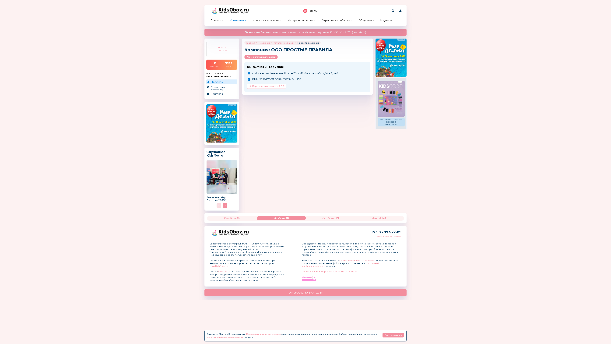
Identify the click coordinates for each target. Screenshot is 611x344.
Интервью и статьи (300, 20)
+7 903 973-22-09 (386, 232)
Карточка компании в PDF (268, 86)
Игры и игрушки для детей (261, 57)
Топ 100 (313, 10)
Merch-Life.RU (380, 218)
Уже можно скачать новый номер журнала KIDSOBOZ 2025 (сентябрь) (305, 32)
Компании (237, 20)
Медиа (385, 20)
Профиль (217, 81)
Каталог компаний (284, 43)
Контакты (217, 93)
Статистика (218, 88)
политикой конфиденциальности (225, 337)
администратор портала (389, 236)
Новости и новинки (266, 20)
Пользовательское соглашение (356, 260)
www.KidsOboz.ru (219, 266)
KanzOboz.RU (232, 218)
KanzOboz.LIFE (331, 218)
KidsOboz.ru (224, 271)
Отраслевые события (336, 20)
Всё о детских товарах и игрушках (233, 13)
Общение (365, 20)
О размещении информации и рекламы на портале (329, 271)
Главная (216, 20)
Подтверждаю (393, 335)
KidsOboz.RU (281, 218)
